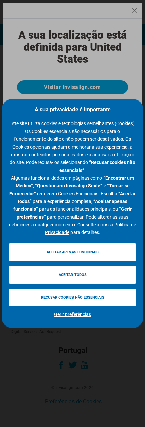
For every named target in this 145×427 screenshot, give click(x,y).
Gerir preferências (72, 314)
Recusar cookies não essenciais (72, 297)
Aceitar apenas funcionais (73, 252)
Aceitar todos (73, 275)
